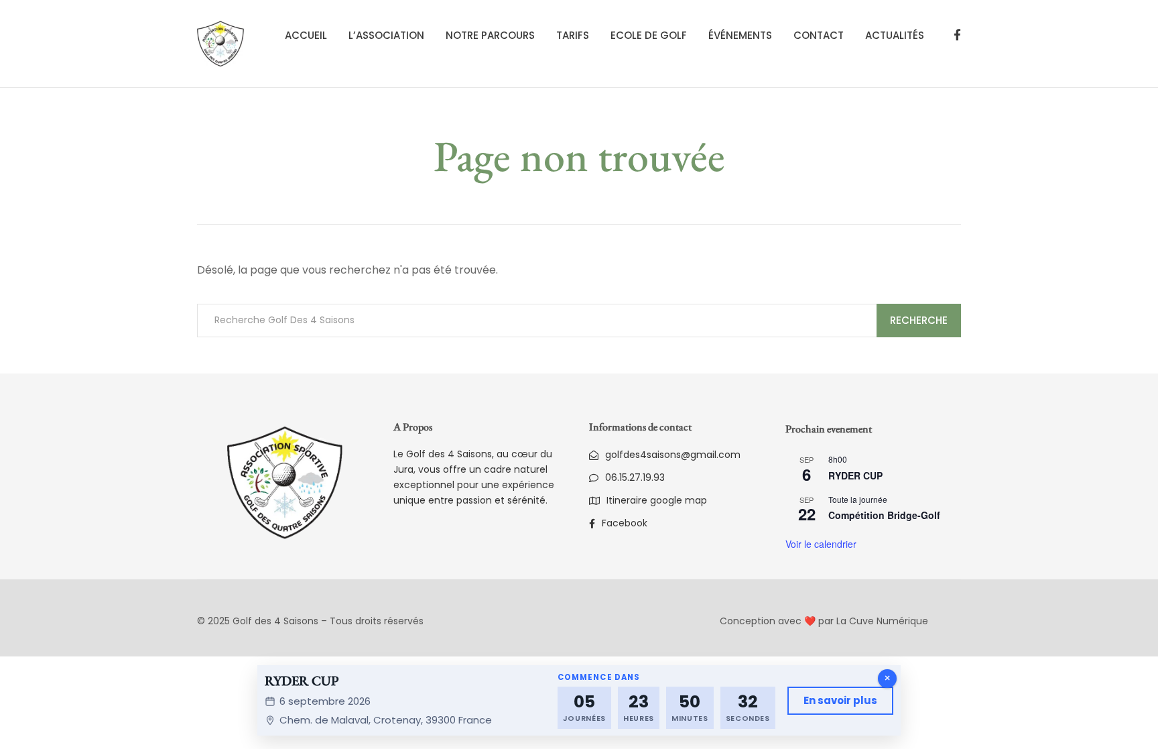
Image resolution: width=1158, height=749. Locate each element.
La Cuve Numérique (882, 621)
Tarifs (572, 35)
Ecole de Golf (648, 35)
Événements (740, 35)
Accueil (306, 35)
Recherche (919, 320)
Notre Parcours (490, 35)
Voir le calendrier (820, 544)
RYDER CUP (855, 475)
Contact (818, 35)
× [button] (887, 678)
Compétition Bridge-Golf (884, 515)
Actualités (894, 35)
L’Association (386, 35)
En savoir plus (840, 700)
